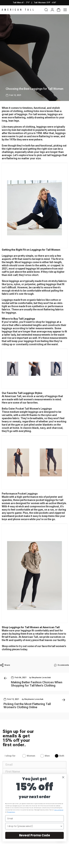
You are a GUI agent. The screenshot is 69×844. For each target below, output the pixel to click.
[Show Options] (61, 826)
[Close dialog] (63, 777)
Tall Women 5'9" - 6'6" (45, 2)
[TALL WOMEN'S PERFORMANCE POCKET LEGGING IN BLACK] (12, 369)
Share (7, 665)
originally (59, 126)
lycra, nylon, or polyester (21, 284)
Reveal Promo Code (34, 835)
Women (31, 756)
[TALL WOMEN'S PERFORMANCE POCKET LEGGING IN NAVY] (56, 369)
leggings (33, 411)
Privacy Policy (11, 812)
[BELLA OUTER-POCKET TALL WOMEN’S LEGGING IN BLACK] (34, 207)
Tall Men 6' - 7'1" (21, 2)
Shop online (9, 646)
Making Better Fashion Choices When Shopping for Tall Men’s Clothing (36, 683)
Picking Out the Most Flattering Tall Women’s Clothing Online (27, 705)
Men (47, 756)
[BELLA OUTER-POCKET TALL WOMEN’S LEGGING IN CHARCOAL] (34, 369)
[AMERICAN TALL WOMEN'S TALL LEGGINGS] (51, 462)
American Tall (30, 636)
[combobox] (33, 826)
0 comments (63, 665)
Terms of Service (58, 809)
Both (61, 756)
